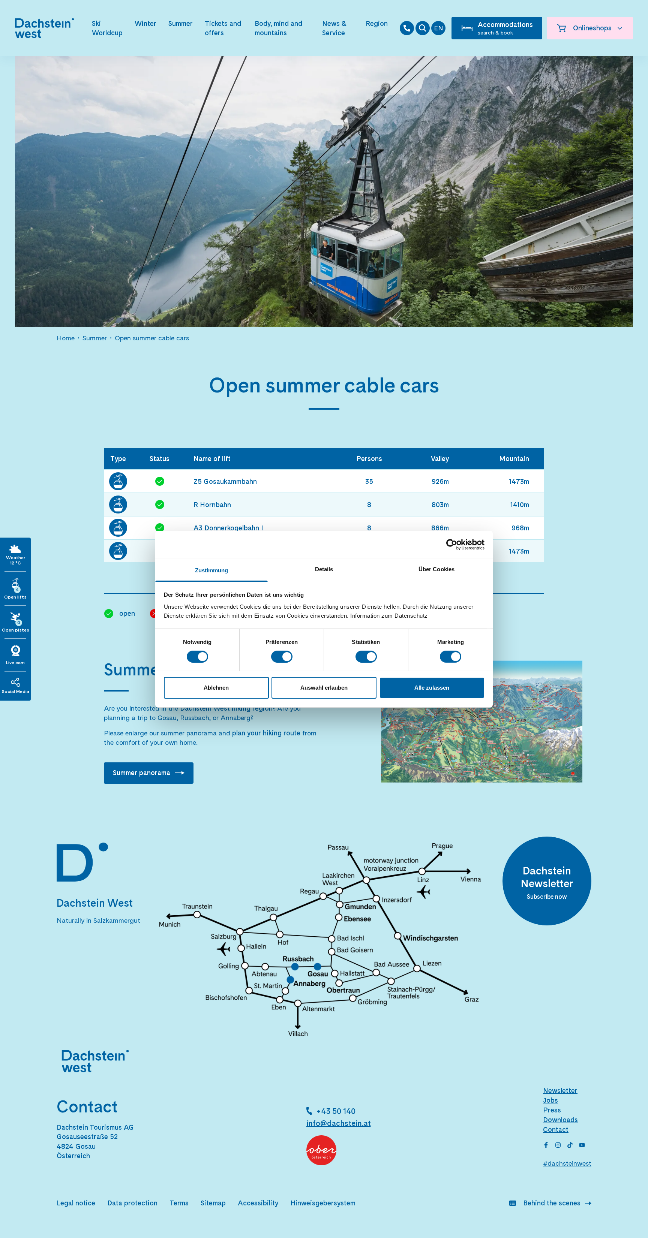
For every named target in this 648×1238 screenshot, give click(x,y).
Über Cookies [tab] (436, 569)
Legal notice (76, 1203)
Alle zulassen (431, 687)
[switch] (281, 657)
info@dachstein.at (338, 1123)
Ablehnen (216, 687)
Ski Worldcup (107, 28)
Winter (145, 23)
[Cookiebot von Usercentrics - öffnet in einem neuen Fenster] (451, 544)
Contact (555, 1129)
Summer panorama (141, 773)
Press (552, 1110)
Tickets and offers (223, 28)
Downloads (560, 1120)
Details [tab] (324, 569)
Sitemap (213, 1203)
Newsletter (560, 1090)
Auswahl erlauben (324, 687)
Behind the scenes (551, 1203)
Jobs (550, 1100)
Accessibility (258, 1203)
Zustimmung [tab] (211, 570)
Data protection (132, 1203)
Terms (179, 1203)
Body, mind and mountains (278, 28)
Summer (180, 23)
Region (377, 23)
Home (66, 338)
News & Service (334, 28)
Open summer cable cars (152, 338)
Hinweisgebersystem (323, 1203)
